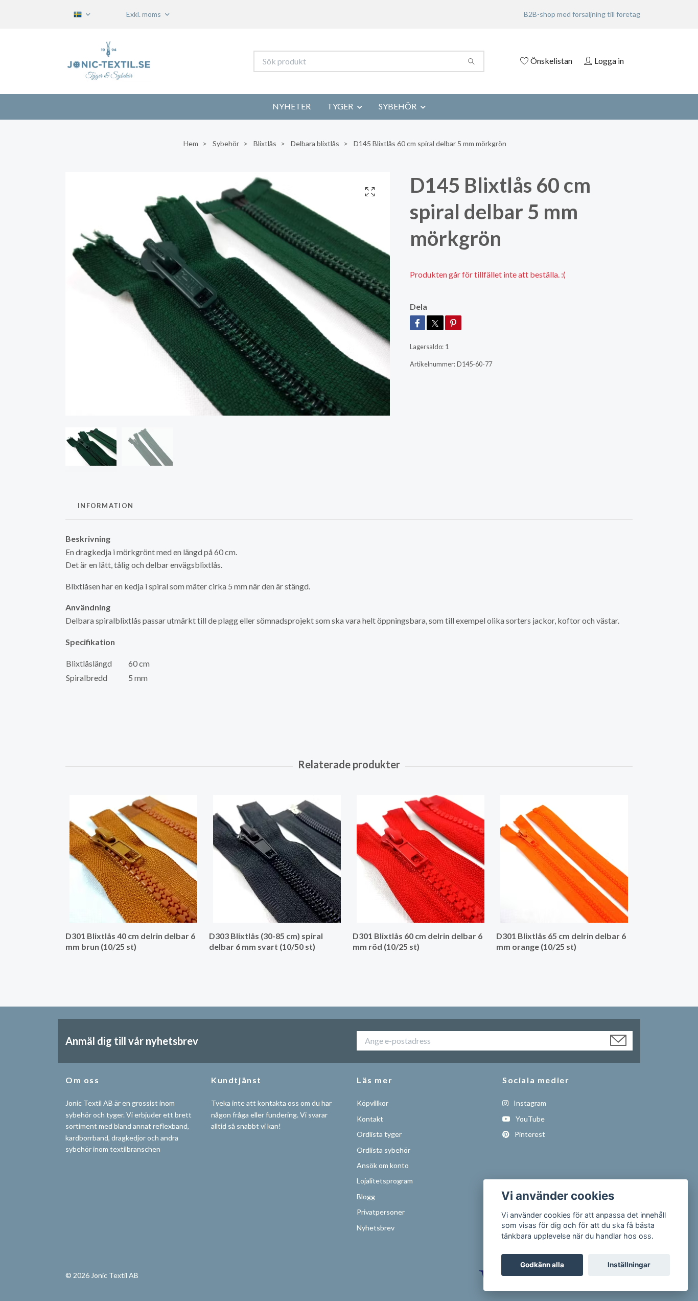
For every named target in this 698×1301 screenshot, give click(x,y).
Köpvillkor (372, 1103)
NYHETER (291, 106)
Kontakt (370, 1118)
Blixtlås (264, 143)
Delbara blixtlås (315, 143)
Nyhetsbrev (375, 1227)
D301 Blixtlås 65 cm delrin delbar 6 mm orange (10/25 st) (561, 941)
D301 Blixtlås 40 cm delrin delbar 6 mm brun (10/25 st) (130, 941)
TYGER (340, 106)
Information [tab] (105, 505)
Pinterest (529, 1134)
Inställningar (629, 1265)
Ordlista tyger (379, 1134)
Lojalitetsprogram (385, 1180)
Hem (190, 143)
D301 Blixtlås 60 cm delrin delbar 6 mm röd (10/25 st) (417, 941)
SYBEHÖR (397, 106)
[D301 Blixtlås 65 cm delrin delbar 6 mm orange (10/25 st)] (564, 859)
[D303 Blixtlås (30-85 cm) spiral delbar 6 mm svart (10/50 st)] (277, 859)
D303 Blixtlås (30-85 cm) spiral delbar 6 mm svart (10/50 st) (266, 941)
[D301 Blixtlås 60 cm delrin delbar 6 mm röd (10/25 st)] (420, 859)
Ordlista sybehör (383, 1150)
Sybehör (226, 143)
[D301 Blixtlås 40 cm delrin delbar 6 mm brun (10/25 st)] (133, 859)
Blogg (366, 1196)
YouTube (529, 1118)
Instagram (529, 1103)
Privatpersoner (381, 1211)
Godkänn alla (542, 1265)
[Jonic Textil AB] (207, 61)
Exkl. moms (144, 14)
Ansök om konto (383, 1165)
